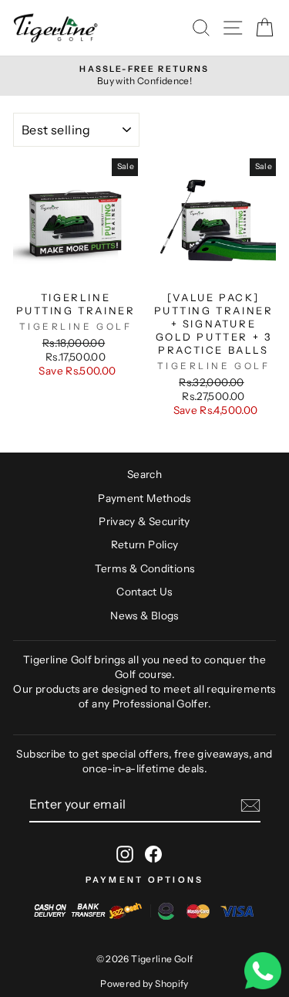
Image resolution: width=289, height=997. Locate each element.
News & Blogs (144, 615)
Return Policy (145, 544)
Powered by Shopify (144, 983)
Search (144, 474)
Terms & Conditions (145, 568)
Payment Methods (144, 498)
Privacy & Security (144, 521)
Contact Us (144, 591)
